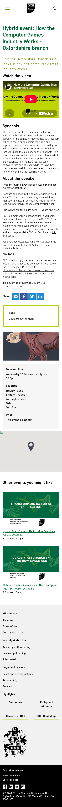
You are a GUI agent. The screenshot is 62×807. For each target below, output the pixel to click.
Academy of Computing (16, 647)
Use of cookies (10, 780)
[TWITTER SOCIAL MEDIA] (32, 296)
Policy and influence (46, 704)
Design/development (21, 318)
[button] (31, 446)
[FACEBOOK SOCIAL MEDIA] (24, 296)
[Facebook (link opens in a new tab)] (5, 787)
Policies (7, 686)
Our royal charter (13, 632)
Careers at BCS (15, 716)
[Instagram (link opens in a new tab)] (23, 787)
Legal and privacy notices (18, 674)
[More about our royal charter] (15, 741)
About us (8, 620)
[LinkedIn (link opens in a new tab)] (11, 787)
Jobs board (9, 659)
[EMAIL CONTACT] (15, 296)
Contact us (15, 702)
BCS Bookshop (46, 716)
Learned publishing (14, 653)
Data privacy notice (13, 770)
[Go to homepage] (31, 8)
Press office (10, 626)
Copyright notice (11, 775)
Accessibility (10, 680)
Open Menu (7, 8)
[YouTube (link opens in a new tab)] (17, 787)
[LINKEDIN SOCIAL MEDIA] (40, 296)
